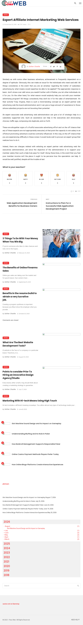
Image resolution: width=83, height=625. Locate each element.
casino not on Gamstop (11, 604)
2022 (7, 557)
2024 (7, 548)
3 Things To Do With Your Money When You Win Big (20, 240)
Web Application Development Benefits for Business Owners (22, 204)
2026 (7, 522)
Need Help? (75, 620)
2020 (7, 566)
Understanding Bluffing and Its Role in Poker (31, 434)
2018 (6, 575)
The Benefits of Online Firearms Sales (20, 269)
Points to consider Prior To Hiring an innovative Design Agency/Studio (18, 375)
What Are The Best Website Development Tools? (18, 344)
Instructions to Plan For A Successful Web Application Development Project (60, 206)
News (6, 15)
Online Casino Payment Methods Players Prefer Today (35, 454)
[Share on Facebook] (51, 66)
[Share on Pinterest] (57, 66)
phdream (6, 484)
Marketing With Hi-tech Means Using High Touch (30, 400)
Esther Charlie (34, 66)
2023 (7, 552)
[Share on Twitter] (54, 66)
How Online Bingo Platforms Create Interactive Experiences (37, 464)
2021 (6, 561)
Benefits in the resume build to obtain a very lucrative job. (20, 296)
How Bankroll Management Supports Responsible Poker (36, 444)
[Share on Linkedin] (61, 66)
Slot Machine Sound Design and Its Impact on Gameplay (36, 423)
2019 (6, 570)
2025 (7, 543)
